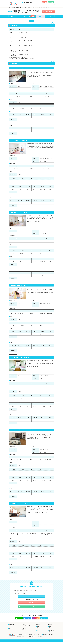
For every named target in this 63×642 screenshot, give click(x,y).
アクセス (50, 16)
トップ (9, 7)
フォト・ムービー (22, 16)
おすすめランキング (12, 625)
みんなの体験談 (24, 627)
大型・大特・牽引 (51, 630)
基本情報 (13, 16)
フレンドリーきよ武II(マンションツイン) (25, 45)
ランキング (28, 4)
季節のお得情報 (22, 4)
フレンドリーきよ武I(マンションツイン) (24, 44)
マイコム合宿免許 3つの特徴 (26, 625)
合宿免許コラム (24, 628)
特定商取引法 (45, 634)
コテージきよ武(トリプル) (22, 32)
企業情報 (30, 634)
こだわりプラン (34, 4)
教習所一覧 (13, 7)
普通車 (31, 21)
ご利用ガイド (52, 4)
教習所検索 (23, 624)
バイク (38, 627)
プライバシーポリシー (37, 634)
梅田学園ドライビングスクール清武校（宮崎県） (23, 7)
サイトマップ (51, 634)
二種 (37, 630)
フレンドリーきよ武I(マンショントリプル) (25, 40)
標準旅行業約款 (40, 636)
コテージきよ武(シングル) (22, 37)
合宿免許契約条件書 (32, 636)
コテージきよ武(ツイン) (22, 34)
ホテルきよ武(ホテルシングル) (23, 47)
